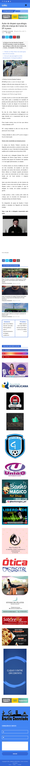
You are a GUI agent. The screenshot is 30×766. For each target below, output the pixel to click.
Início (10, 764)
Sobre (14, 764)
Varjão (9, 32)
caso (11, 149)
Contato (19, 764)
